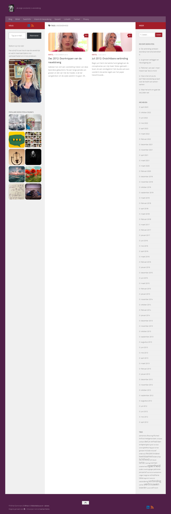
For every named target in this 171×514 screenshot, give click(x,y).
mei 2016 (144, 246)
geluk (148, 445)
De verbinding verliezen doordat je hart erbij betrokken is (150, 52)
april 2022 (144, 128)
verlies (141, 485)
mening (147, 463)
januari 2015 (145, 294)
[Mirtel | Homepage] (11, 8)
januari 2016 (145, 267)
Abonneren (34, 35)
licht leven (153, 460)
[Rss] (32, 25)
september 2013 (147, 337)
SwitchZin (27, 19)
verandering (143, 481)
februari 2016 (146, 262)
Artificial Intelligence (146, 439)
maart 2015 (145, 283)
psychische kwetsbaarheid (154, 472)
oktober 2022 (146, 112)
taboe (141, 478)
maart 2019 (145, 198)
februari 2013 (146, 369)
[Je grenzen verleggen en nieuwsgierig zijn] (33, 122)
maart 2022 (145, 134)
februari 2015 (146, 289)
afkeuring (149, 436)
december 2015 (147, 273)
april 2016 (144, 251)
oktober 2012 (146, 390)
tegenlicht (146, 478)
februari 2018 (146, 219)
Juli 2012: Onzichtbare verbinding (110, 58)
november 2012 (147, 385)
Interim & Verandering (42, 19)
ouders (141, 469)
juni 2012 (144, 411)
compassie (159, 438)
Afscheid (156, 436)
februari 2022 (146, 139)
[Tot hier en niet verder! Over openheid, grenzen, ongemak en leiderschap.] (33, 157)
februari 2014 (146, 310)
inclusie (147, 450)
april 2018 (144, 209)
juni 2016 (144, 241)
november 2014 (147, 299)
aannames (142, 436)
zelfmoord (154, 488)
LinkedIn (67, 19)
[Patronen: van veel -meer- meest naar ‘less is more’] (17, 140)
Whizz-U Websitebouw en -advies (36, 506)
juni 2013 (144, 347)
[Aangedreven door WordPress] (24, 509)
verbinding (155, 481)
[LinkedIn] (28, 25)
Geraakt (58, 19)
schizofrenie (154, 475)
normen (153, 463)
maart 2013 (145, 363)
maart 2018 (145, 214)
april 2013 (144, 358)
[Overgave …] (33, 192)
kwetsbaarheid (146, 456)
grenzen (141, 451)
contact (141, 442)
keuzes (149, 453)
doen (159, 442)
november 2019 (147, 182)
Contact (77, 19)
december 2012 (147, 379)
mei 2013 (144, 353)
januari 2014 (145, 315)
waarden (143, 487)
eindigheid (142, 445)
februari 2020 (146, 171)
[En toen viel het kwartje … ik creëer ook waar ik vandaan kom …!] (17, 192)
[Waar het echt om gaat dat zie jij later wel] (17, 157)
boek (154, 439)
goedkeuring (147, 448)
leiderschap (157, 457)
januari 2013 (145, 374)
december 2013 (147, 321)
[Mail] (36, 26)
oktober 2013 (146, 331)
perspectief (143, 472)
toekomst (152, 478)
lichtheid (144, 459)
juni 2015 (144, 278)
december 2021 (147, 144)
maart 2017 (145, 225)
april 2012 (144, 422)
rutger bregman (144, 475)
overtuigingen (148, 469)
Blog (10, 19)
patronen (157, 469)
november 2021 (147, 150)
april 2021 (144, 155)
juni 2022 (144, 118)
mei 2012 (144, 417)
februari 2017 (146, 230)
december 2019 (147, 177)
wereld (149, 488)
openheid (154, 466)
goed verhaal (155, 448)
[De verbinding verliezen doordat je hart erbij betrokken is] (17, 122)
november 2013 (147, 326)
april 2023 (144, 107)
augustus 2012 (146, 401)
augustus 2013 (146, 342)
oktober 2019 (146, 187)
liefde (142, 462)
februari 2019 (146, 203)
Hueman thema (44, 509)
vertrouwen (151, 484)
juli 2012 (144, 406)
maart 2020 (145, 166)
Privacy (86, 19)
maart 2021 (145, 160)
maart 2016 (145, 257)
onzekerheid (143, 466)
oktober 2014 (146, 305)
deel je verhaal (150, 441)
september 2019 (147, 193)
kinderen (156, 453)
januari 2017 (145, 235)
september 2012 (147, 395)
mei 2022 (144, 123)
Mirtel (17, 19)
